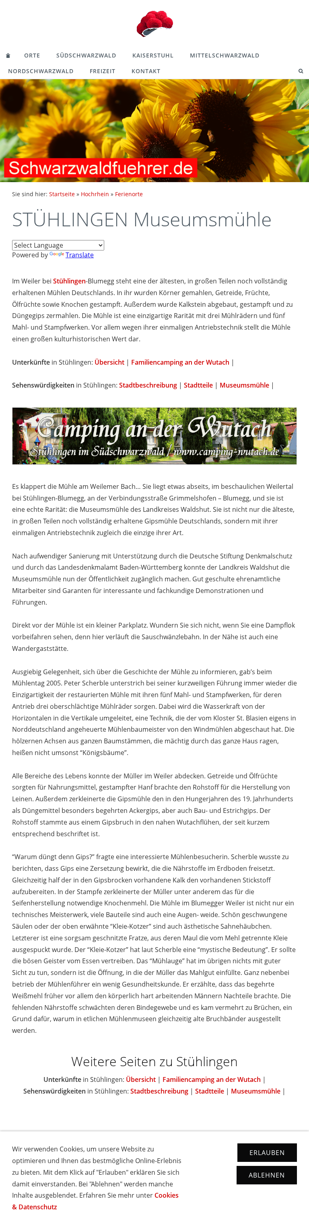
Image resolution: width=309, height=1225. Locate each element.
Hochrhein (95, 194)
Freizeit (102, 71)
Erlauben (267, 1152)
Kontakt (146, 71)
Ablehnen (267, 1175)
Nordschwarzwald (41, 71)
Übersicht (109, 362)
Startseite (62, 194)
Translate (80, 254)
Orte (32, 55)
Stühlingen (69, 281)
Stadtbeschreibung (148, 385)
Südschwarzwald (86, 55)
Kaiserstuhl (153, 55)
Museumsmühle (244, 385)
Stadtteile (198, 385)
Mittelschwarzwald (225, 55)
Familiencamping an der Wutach (180, 362)
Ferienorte (129, 194)
